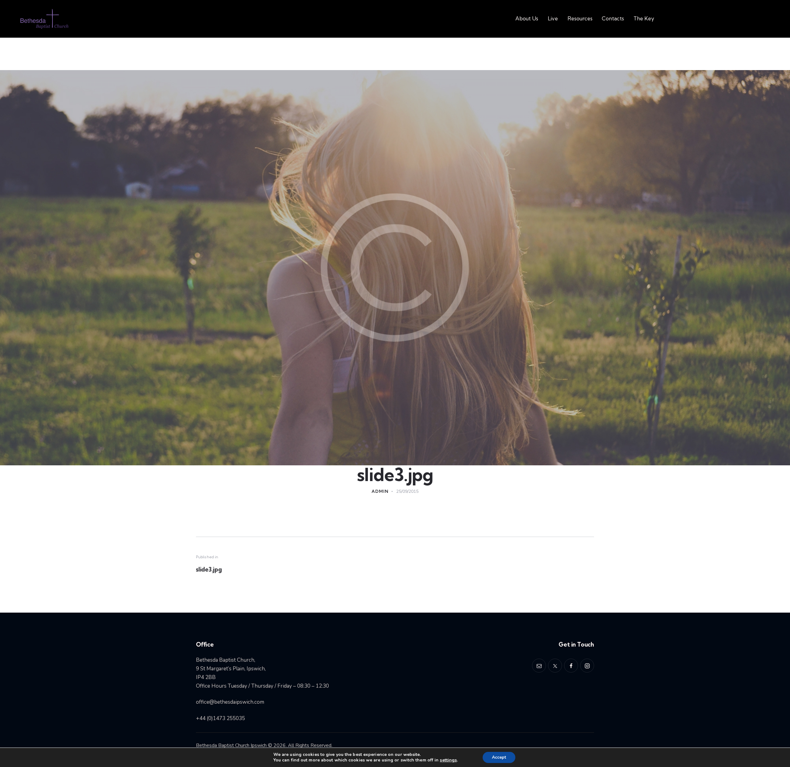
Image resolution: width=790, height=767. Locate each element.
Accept (499, 757)
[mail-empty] (539, 666)
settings (448, 760)
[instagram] (587, 666)
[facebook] (571, 666)
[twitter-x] (555, 666)
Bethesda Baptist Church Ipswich (231, 745)
